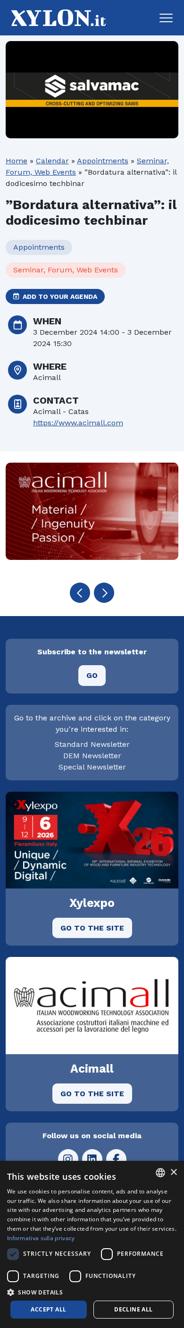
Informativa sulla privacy (41, 1238)
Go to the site (92, 927)
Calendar (52, 160)
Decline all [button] (133, 1309)
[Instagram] (68, 1159)
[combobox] (160, 1172)
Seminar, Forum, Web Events (65, 269)
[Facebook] (116, 1159)
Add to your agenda (59, 296)
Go (92, 675)
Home (16, 160)
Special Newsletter (92, 766)
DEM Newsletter (92, 755)
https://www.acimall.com (78, 422)
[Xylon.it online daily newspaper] (56, 17)
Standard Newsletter (92, 744)
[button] (166, 18)
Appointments (102, 160)
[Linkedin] (92, 1159)
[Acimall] (92, 511)
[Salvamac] (92, 89)
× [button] (173, 1172)
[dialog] (92, 1244)
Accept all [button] (48, 1309)
